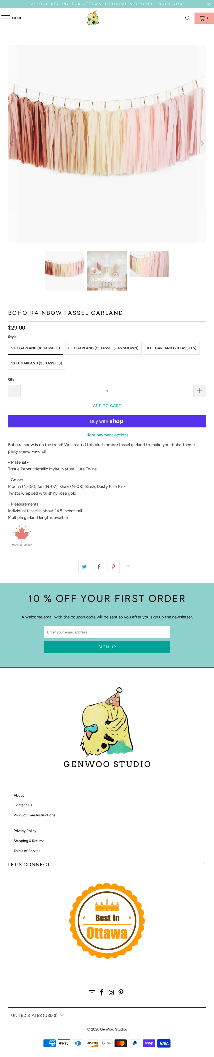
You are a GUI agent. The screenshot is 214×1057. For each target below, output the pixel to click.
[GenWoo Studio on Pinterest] (121, 993)
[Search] (188, 18)
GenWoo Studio (113, 1029)
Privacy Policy (25, 831)
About (19, 795)
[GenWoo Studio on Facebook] (102, 993)
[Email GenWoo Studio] (92, 993)
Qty (11, 379)
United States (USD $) (34, 1015)
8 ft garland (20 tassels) (171, 348)
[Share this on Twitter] (84, 567)
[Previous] (12, 144)
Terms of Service (27, 851)
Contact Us (23, 805)
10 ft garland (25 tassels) (36, 363)
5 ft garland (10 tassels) (35, 348)
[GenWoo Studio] (93, 18)
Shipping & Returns (29, 841)
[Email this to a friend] (128, 567)
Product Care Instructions (34, 815)
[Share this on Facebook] (99, 567)
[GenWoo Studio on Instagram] (112, 993)
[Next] (201, 144)
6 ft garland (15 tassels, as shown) (103, 348)
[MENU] (3, 18)
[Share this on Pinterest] (114, 567)
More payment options (107, 434)
